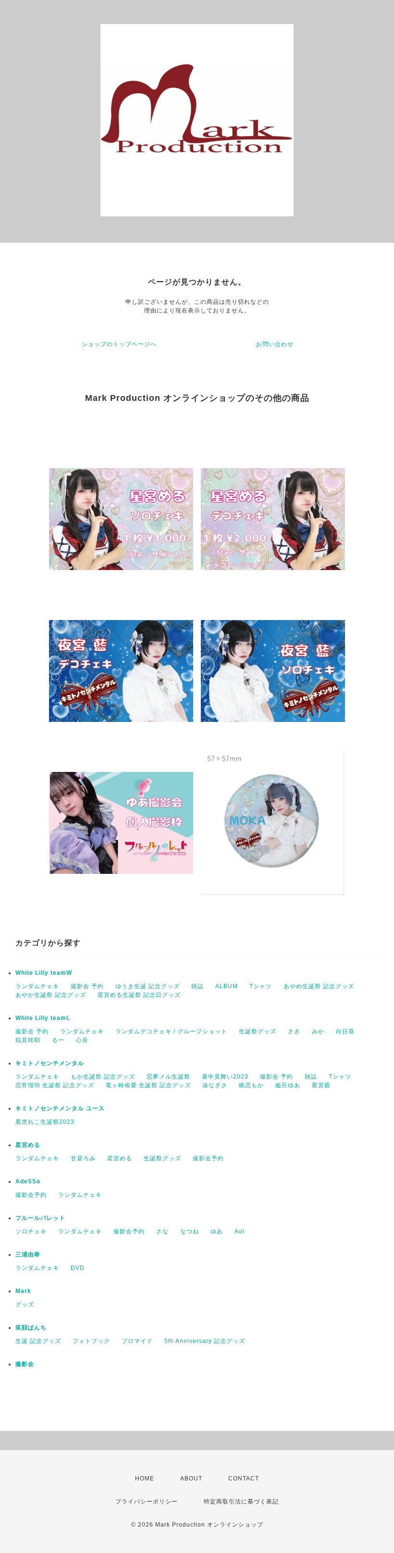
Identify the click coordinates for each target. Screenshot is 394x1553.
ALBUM (226, 986)
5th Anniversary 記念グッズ (204, 1341)
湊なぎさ (214, 1085)
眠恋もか (251, 1085)
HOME (144, 1478)
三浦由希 (27, 1254)
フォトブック (91, 1341)
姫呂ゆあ (287, 1085)
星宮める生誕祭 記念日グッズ (139, 995)
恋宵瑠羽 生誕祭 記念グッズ (54, 1085)
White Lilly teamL (42, 1018)
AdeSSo (27, 1181)
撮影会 (24, 1364)
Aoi (239, 1231)
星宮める (27, 1145)
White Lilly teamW (43, 972)
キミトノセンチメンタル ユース (60, 1108)
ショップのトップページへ (119, 344)
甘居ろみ (83, 1158)
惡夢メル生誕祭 (168, 1076)
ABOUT (191, 1478)
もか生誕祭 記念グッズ (103, 1076)
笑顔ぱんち (31, 1327)
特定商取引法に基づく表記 (241, 1501)
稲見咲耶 (27, 1040)
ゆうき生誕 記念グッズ (147, 986)
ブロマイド (137, 1341)
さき (294, 1031)
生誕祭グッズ (257, 1031)
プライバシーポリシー (146, 1501)
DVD (78, 1268)
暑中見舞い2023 (225, 1076)
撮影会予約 (208, 1158)
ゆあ (216, 1231)
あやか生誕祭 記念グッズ (50, 995)
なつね (189, 1231)
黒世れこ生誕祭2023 (44, 1121)
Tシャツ (260, 986)
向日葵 (345, 1031)
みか (318, 1031)
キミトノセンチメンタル (49, 1063)
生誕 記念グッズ (38, 1341)
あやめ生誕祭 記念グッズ (318, 986)
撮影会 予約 (87, 986)
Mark (23, 1291)
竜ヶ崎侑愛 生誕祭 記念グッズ (148, 1085)
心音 (82, 1040)
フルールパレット (40, 1218)
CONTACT (243, 1478)
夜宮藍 (321, 1085)
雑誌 (197, 986)
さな (162, 1231)
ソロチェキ (31, 1231)
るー (58, 1040)
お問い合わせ (275, 344)
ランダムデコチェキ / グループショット (171, 1031)
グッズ (24, 1304)
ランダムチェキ (37, 986)
